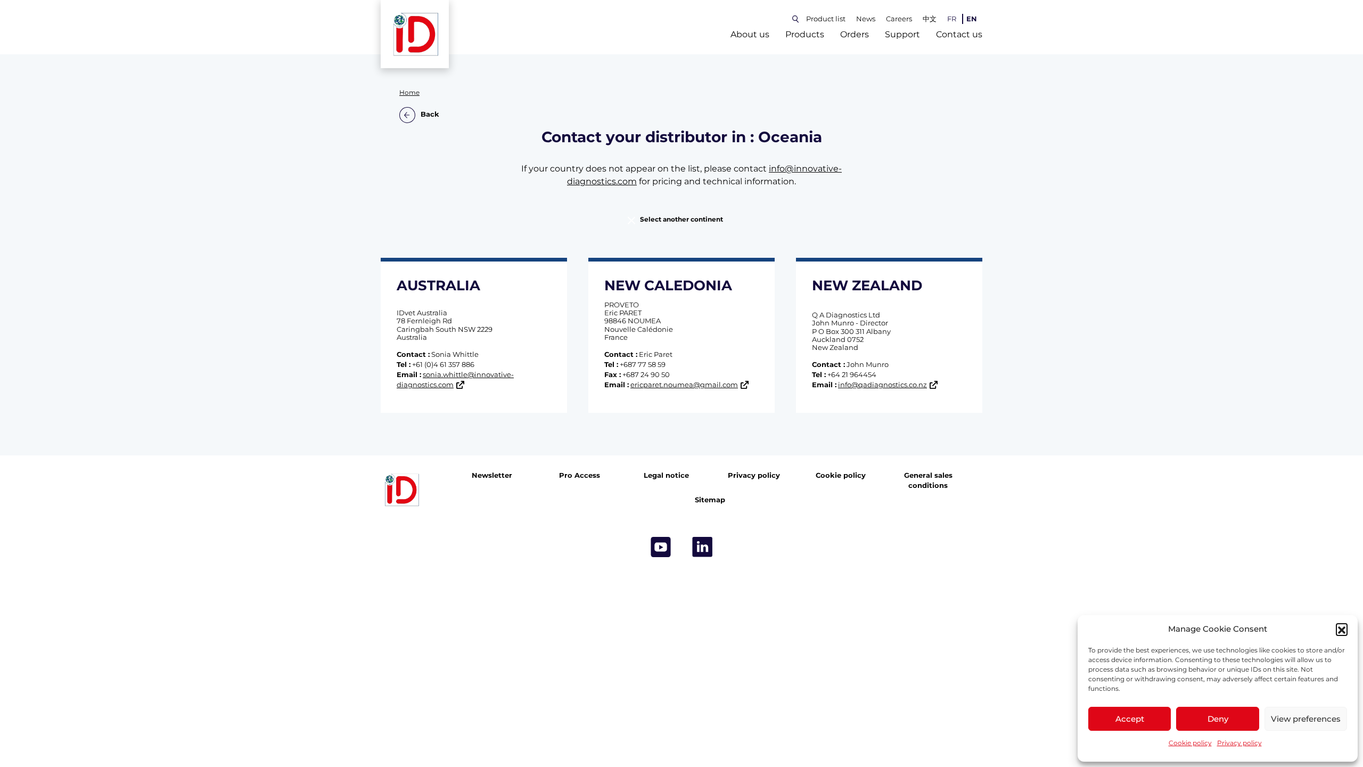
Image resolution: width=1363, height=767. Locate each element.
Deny (1218, 719)
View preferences (1306, 719)
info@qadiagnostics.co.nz (882, 385)
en (971, 19)
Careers (899, 19)
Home (409, 92)
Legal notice (666, 475)
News (865, 19)
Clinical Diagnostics (766, 428)
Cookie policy (1190, 743)
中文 (930, 19)
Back (430, 115)
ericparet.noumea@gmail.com (684, 385)
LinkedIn (702, 547)
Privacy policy (1239, 743)
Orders (854, 34)
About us (749, 34)
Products (804, 34)
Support (902, 34)
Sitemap (710, 500)
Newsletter (492, 475)
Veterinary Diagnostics (596, 428)
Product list (825, 19)
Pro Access (579, 475)
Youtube (661, 547)
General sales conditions (928, 480)
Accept (1129, 719)
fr (951, 19)
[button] (1341, 629)
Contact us (959, 34)
